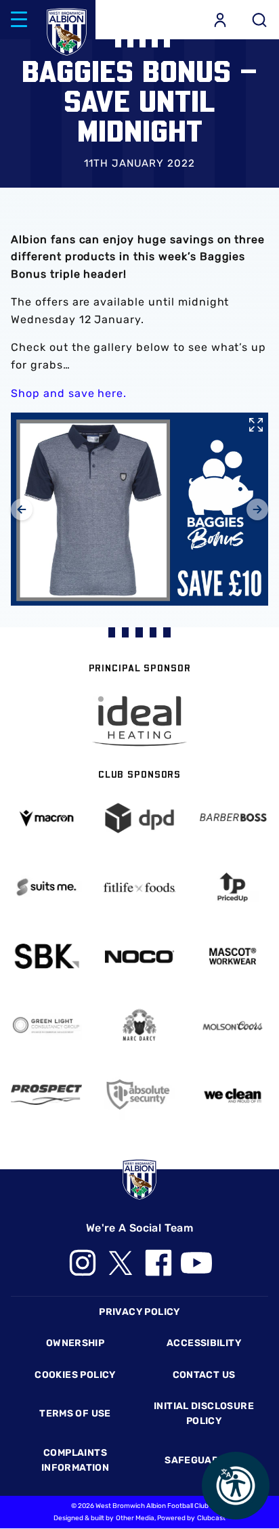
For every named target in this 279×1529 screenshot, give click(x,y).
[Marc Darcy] (139, 1026)
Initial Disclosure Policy (204, 1413)
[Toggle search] (259, 19)
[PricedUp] (232, 887)
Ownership (75, 1343)
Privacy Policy (139, 1312)
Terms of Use (75, 1413)
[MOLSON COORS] (232, 1026)
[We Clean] (232, 1095)
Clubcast (211, 1518)
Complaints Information (75, 1460)
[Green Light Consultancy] (46, 1025)
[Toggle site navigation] (19, 19)
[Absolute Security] (139, 1094)
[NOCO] (139, 956)
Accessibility (204, 1343)
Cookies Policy (75, 1375)
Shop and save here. (69, 393)
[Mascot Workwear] (232, 956)
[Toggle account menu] (220, 19)
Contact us (204, 1375)
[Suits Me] (46, 887)
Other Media (135, 1518)
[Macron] (46, 818)
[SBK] (46, 956)
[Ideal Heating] (139, 721)
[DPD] (139, 818)
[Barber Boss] (232, 818)
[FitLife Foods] (139, 887)
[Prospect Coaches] (46, 1095)
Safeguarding (204, 1460)
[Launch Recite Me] (236, 1486)
